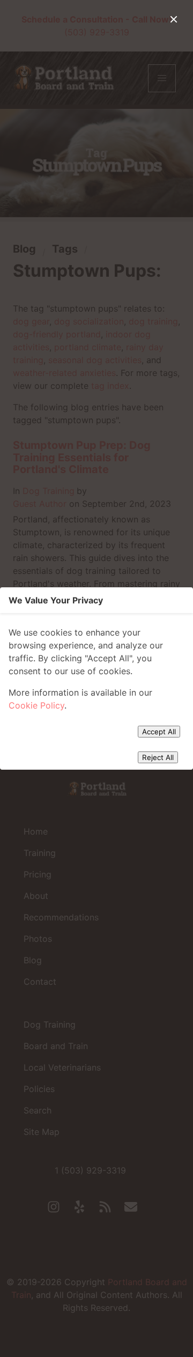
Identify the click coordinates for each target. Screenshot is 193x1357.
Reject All (158, 757)
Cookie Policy (36, 705)
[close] (173, 19)
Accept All (159, 731)
